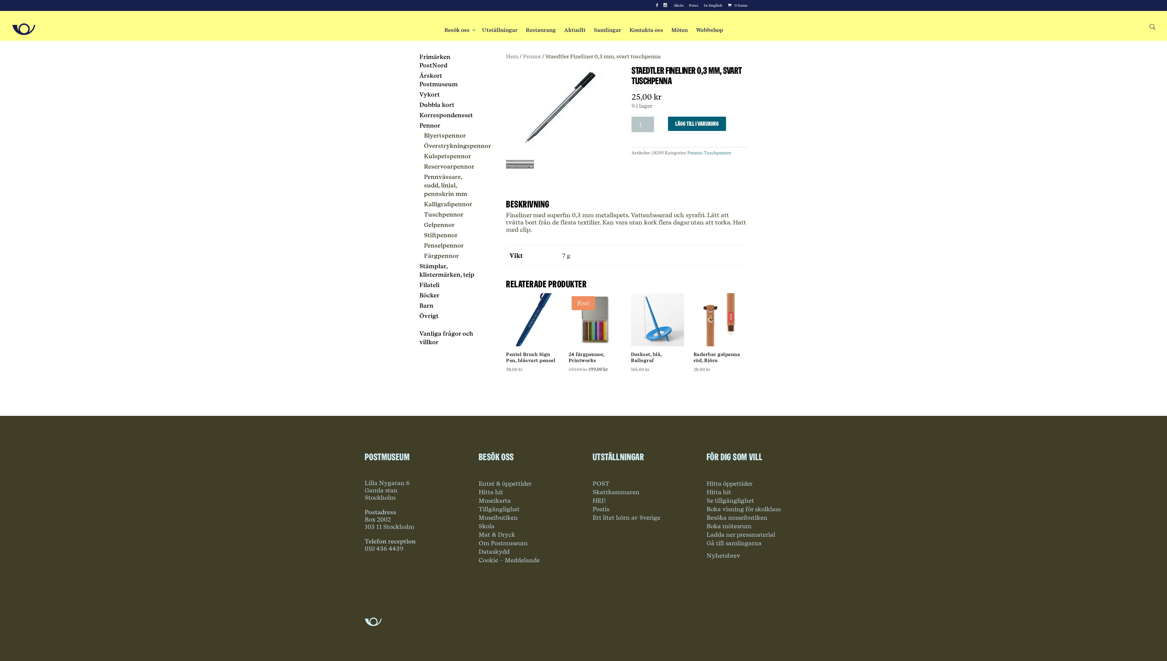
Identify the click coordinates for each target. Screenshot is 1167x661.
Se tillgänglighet (730, 500)
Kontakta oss (646, 30)
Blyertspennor (445, 135)
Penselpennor (444, 245)
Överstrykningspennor (457, 145)
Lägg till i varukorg (697, 124)
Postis (601, 509)
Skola (678, 5)
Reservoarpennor (449, 166)
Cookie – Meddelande (509, 560)
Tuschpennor (717, 152)
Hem (512, 56)
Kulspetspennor (447, 156)
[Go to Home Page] (23, 29)
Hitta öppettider (729, 483)
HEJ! (599, 500)
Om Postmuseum (503, 543)
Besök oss (459, 30)
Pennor (532, 56)
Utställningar (500, 30)
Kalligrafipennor (448, 204)
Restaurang (541, 30)
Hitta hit (491, 492)
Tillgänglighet (499, 509)
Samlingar (607, 30)
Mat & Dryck (497, 534)
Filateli (429, 285)
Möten (679, 30)
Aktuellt (575, 30)
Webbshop (709, 30)
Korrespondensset (446, 115)
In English (713, 5)
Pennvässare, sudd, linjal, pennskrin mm (445, 185)
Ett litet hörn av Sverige (626, 517)
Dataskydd (494, 551)
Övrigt (429, 316)
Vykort (429, 94)
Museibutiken (498, 517)
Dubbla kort (436, 104)
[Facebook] (657, 5)
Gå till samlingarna (734, 543)
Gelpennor (439, 224)
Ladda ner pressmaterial (741, 534)
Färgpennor (441, 255)
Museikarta (495, 500)
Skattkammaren (616, 492)
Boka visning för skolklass (744, 509)
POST (601, 483)
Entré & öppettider (505, 483)
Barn (426, 305)
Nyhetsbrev (723, 555)
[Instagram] (665, 5)
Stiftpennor (441, 235)
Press (693, 5)
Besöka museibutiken (737, 517)
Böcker (429, 295)
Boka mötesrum (729, 526)
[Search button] (1152, 27)
